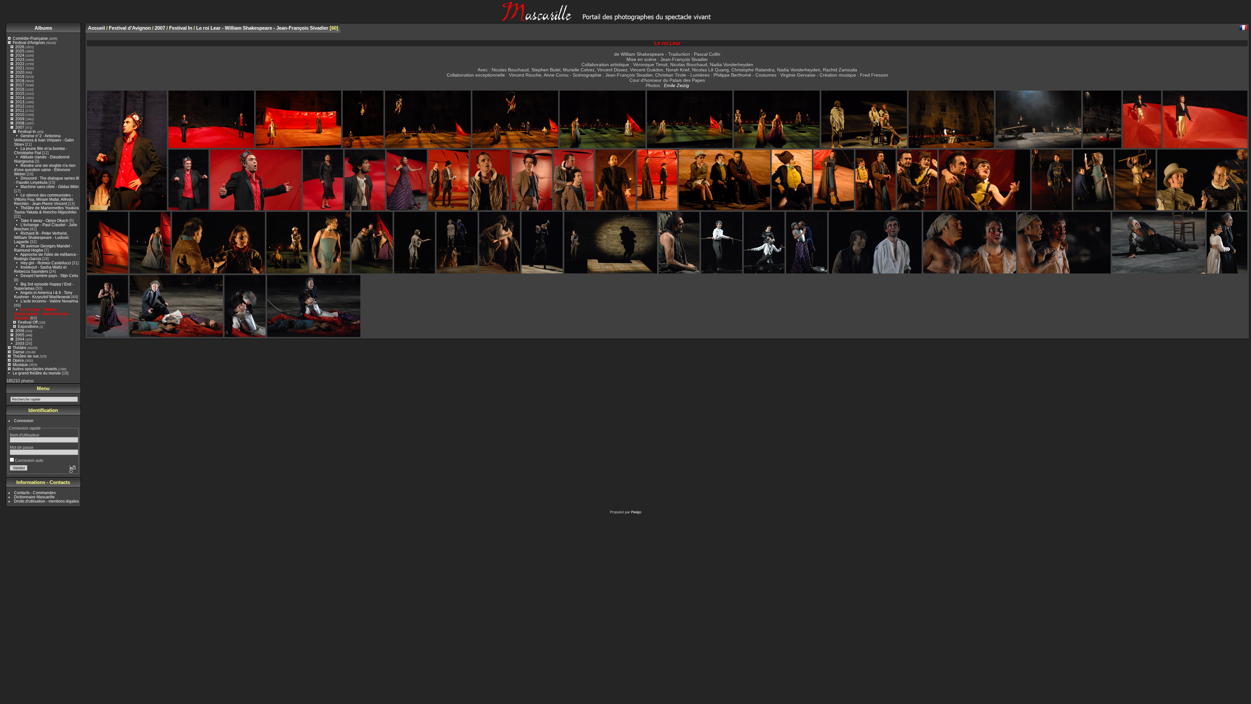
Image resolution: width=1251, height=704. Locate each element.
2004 (19, 339)
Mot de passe (22, 447)
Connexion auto (28, 460)
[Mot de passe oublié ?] (72, 469)
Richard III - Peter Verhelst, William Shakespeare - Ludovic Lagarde (41, 237)
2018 (19, 81)
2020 (19, 72)
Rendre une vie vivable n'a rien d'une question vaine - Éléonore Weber (45, 169)
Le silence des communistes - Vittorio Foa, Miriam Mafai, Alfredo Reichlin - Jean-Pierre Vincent (43, 199)
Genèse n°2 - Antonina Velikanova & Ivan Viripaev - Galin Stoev (44, 140)
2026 (19, 47)
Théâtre (19, 347)
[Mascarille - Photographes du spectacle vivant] (625, 18)
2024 (19, 55)
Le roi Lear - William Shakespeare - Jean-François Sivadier (41, 313)
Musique (20, 364)
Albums (43, 28)
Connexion (24, 420)
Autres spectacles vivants (34, 369)
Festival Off (27, 322)
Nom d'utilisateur (24, 435)
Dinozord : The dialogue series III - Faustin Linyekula (46, 180)
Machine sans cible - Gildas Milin (50, 186)
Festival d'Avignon (29, 42)
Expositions (28, 326)
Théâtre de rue (26, 356)
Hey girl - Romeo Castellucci (46, 263)
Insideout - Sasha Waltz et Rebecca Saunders (40, 269)
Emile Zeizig (676, 85)
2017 (19, 85)
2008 (19, 123)
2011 (19, 110)
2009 (19, 119)
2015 (19, 93)
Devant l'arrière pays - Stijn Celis (49, 275)
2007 (19, 127)
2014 (19, 97)
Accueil (96, 28)
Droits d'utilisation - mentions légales (46, 501)
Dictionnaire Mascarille (34, 497)
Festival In (27, 131)
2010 (19, 114)
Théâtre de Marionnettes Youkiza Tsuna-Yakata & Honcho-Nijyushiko (46, 210)
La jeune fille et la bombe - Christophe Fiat (40, 150)
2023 (19, 59)
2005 (19, 335)
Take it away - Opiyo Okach (44, 220)
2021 (19, 68)
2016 (19, 89)
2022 (19, 64)
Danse (18, 352)
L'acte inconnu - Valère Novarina (49, 301)
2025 (19, 51)
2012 (19, 106)
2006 (19, 331)
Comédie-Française (30, 38)
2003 (19, 343)
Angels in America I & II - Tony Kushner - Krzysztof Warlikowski (43, 294)
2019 (19, 76)
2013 (19, 102)
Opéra (18, 360)
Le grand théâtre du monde (37, 373)
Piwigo (636, 512)
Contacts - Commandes (35, 493)
